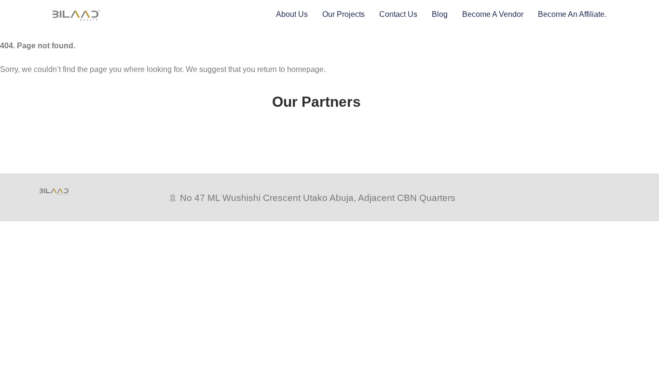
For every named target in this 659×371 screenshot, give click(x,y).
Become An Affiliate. (572, 14)
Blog (440, 14)
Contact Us (398, 14)
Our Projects (343, 14)
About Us (292, 14)
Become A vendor (492, 14)
